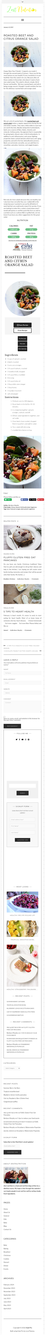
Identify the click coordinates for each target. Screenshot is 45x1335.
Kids (5, 1219)
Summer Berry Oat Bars (16, 1001)
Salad (28, 507)
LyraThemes (30, 1331)
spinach (26, 509)
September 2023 (9, 1295)
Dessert (6, 1262)
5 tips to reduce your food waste (28, 1118)
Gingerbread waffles (15, 1015)
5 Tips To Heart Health (19, 611)
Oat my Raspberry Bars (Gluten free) (21, 1012)
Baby (5, 1223)
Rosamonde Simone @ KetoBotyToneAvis (21, 1038)
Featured (12, 509)
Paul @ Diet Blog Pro (14, 1027)
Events (6, 1269)
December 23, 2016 (9, 554)
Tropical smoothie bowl (16, 1005)
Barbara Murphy (14, 505)
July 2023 (7, 1298)
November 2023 (9, 1291)
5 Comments (35, 579)
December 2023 (9, 1288)
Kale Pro (29, 1328)
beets (8, 509)
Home (6, 1209)
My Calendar (22, 349)
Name (6, 669)
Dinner (13, 507)
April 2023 (7, 1309)
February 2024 (9, 1285)
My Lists (22, 344)
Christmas (12, 579)
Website (7, 689)
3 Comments (27, 630)
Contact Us (7, 1229)
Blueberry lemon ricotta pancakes (20, 1008)
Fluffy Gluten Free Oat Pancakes (19, 1041)
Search (22, 793)
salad (22, 509)
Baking (6, 1249)
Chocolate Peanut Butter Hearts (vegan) (21, 651)
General (18, 507)
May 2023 (7, 1305)
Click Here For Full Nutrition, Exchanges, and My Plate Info (23, 240)
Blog (5, 1226)
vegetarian (32, 509)
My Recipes (22, 338)
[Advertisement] (25, 761)
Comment (7, 699)
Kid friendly (23, 507)
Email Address (9, 679)
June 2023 (7, 1302)
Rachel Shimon (12, 1050)
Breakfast (6, 579)
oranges (18, 509)
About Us (7, 1212)
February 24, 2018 (9, 608)
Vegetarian (34, 507)
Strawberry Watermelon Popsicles (29, 1127)
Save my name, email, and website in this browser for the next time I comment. (22, 719)
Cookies (6, 1259)
